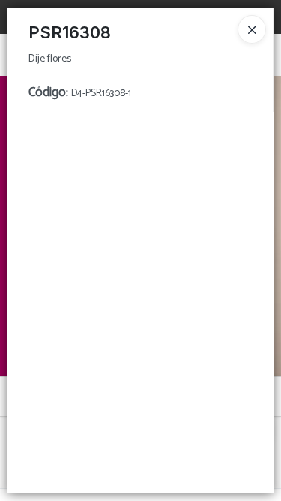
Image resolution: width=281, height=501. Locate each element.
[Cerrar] (252, 29)
